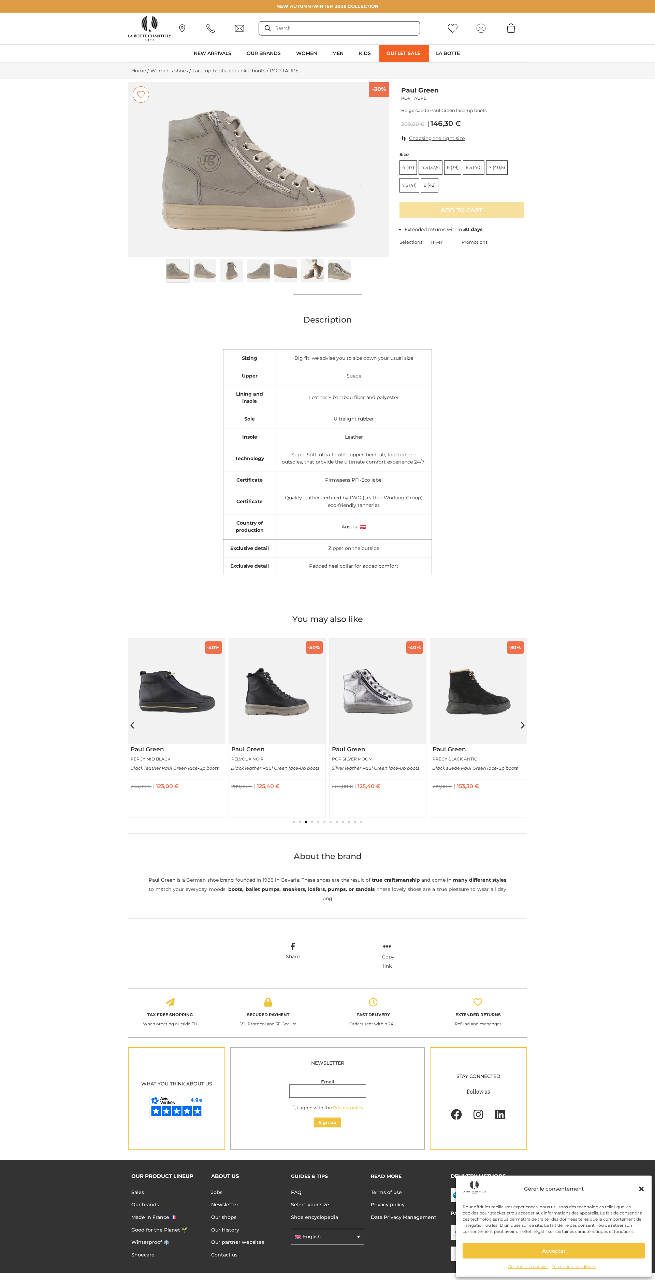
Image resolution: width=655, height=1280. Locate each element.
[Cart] (511, 28)
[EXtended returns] (478, 1002)
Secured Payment (268, 1014)
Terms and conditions (574, 1266)
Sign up (327, 1122)
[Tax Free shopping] (170, 1002)
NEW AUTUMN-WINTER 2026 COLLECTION (327, 6)
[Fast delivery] (373, 1002)
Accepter (554, 1251)
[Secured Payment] (268, 1002)
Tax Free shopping (170, 1014)
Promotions (474, 242)
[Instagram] (478, 1114)
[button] (641, 1188)
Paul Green (420, 90)
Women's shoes (169, 70)
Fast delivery (373, 1014)
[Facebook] (456, 1114)
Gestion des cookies (528, 1266)
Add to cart (461, 210)
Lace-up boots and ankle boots (228, 70)
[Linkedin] (500, 1114)
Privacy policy (348, 1107)
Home (138, 70)
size (404, 154)
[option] (259, 169)
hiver (436, 242)
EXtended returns (478, 1014)
